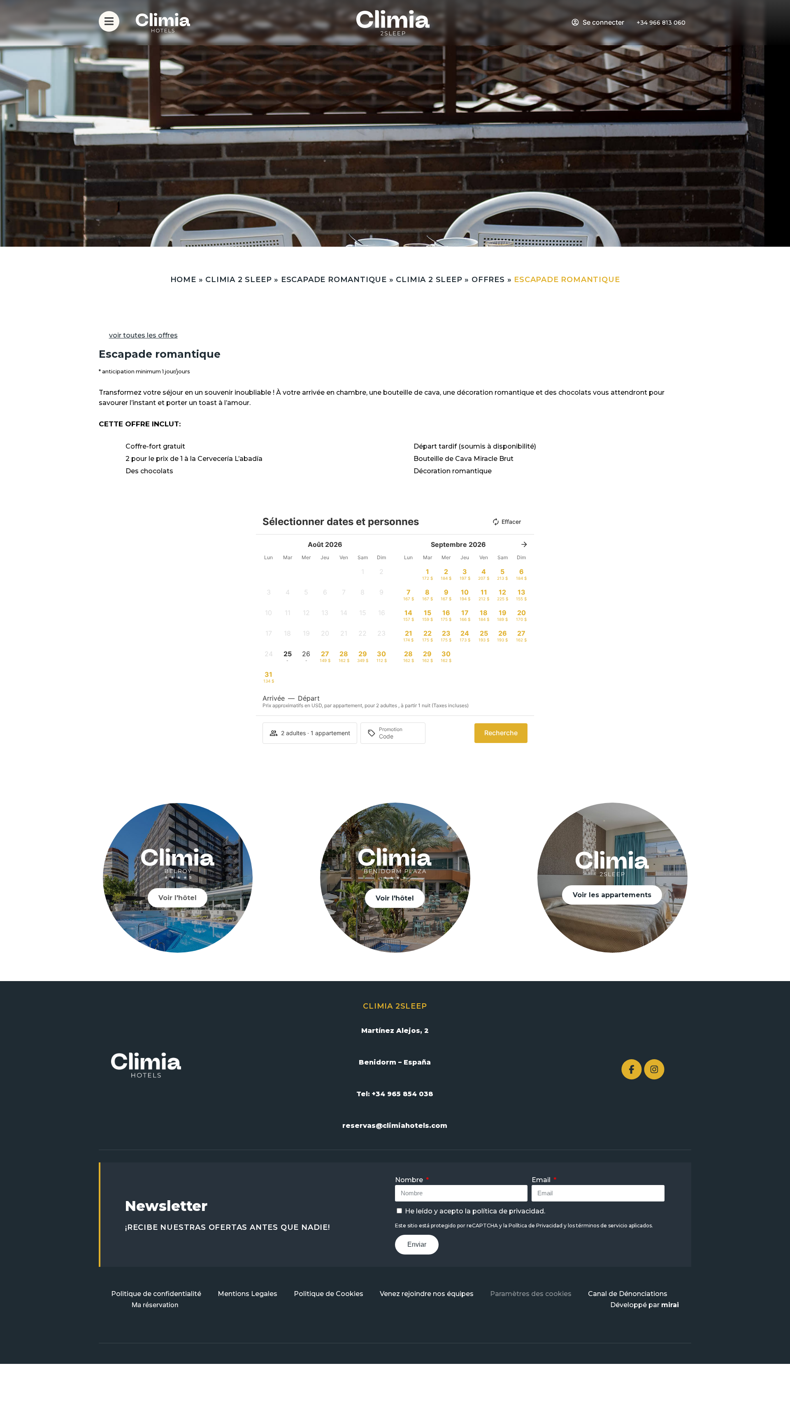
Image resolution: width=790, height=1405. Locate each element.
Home (183, 279)
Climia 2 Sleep (238, 279)
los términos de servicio (597, 1225)
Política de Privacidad (535, 1225)
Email (542, 1180)
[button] (362, 574)
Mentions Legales (247, 1294)
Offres (488, 279)
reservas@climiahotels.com (394, 1126)
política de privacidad (508, 1211)
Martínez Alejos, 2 (395, 1031)
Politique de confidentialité (156, 1294)
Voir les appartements (612, 895)
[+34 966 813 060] (631, 23)
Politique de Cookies (328, 1294)
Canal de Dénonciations (627, 1294)
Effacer (511, 521)
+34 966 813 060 (661, 22)
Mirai (670, 1305)
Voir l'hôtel (177, 898)
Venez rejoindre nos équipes (427, 1294)
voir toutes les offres (143, 335)
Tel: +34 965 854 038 (394, 1094)
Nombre (410, 1180)
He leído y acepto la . (475, 1211)
